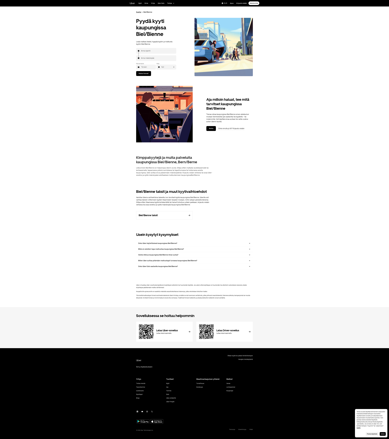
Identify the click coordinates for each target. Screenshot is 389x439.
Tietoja (169, 3)
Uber (132, 3)
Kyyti (140, 3)
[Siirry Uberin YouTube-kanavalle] (142, 411)
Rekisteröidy (254, 3)
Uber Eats (161, 3)
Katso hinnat (144, 73)
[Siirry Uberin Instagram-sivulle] (147, 411)
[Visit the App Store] (156, 421)
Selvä (383, 434)
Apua (232, 3)
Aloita (211, 128)
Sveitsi (138, 12)
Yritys (153, 3)
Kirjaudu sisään (241, 3)
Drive (146, 3)
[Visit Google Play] (143, 421)
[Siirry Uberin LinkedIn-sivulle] (137, 411)
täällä (358, 428)
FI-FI (225, 3)
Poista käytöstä (372, 434)
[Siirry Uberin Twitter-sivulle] (152, 411)
